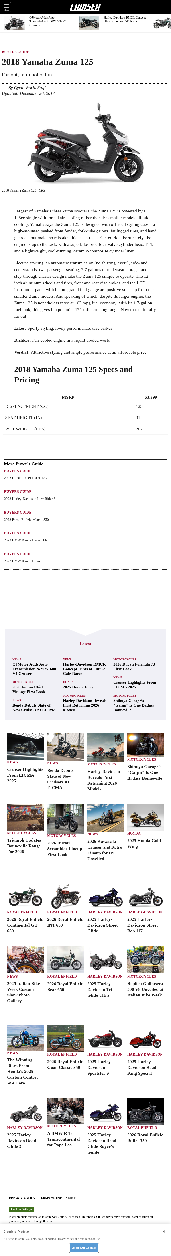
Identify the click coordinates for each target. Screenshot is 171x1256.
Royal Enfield (22, 912)
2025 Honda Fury (78, 687)
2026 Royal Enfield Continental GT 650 (25, 925)
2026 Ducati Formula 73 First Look (134, 666)
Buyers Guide (15, 52)
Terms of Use (50, 1198)
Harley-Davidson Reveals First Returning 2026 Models (84, 705)
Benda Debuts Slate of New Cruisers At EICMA (34, 707)
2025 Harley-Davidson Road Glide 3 (21, 1140)
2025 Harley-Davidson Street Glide (102, 925)
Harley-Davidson (105, 912)
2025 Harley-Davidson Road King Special (141, 1067)
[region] (85, 1240)
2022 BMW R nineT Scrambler (26, 540)
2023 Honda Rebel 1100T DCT (26, 478)
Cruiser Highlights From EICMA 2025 (134, 684)
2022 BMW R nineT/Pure (22, 561)
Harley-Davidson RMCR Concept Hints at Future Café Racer (84, 669)
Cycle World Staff (30, 87)
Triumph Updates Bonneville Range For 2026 (24, 846)
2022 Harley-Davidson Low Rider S (29, 499)
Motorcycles (23, 682)
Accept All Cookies (84, 1247)
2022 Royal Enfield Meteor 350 (26, 519)
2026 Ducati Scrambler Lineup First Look (64, 848)
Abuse (70, 1198)
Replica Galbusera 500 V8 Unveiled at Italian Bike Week (145, 989)
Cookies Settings (21, 1209)
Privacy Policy (22, 1198)
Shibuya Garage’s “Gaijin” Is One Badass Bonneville (133, 705)
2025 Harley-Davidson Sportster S (99, 1067)
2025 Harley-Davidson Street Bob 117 (142, 925)
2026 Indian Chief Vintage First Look (28, 689)
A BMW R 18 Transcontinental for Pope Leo (63, 1139)
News (16, 659)
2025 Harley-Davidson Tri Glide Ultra (99, 989)
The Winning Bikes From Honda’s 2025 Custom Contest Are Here (22, 1071)
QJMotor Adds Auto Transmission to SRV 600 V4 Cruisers (34, 669)
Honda (68, 682)
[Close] (164, 1231)
